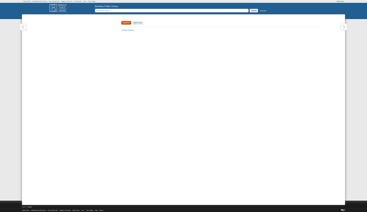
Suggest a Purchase (66, 1)
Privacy (101, 210)
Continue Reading (127, 30)
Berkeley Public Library (106, 6)
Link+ (84, 1)
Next (343, 27)
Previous (23, 27)
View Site (126, 23)
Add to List (138, 23)
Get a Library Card (54, 1)
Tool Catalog (91, 1)
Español (29, 207)
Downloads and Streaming (39, 1)
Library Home (26, 1)
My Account (340, 1)
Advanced (263, 10)
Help (96, 210)
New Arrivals (77, 1)
